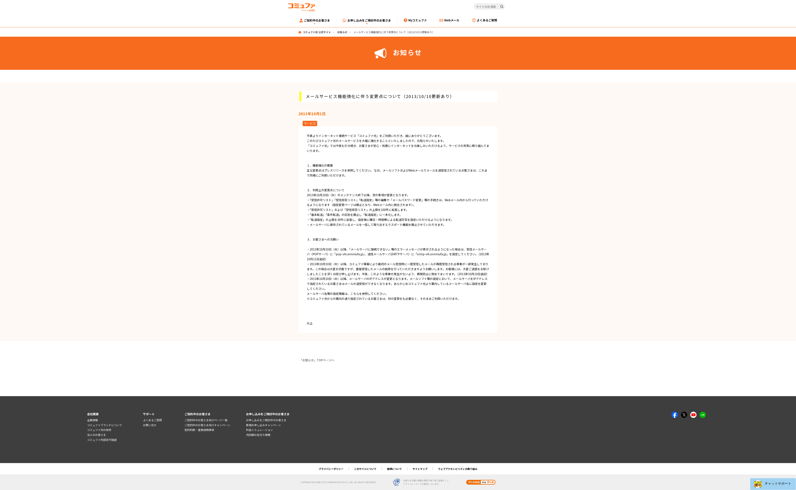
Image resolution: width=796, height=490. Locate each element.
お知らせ (342, 32)
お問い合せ (150, 425)
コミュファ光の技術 (99, 430)
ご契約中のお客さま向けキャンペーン (207, 425)
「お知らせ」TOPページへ (316, 360)
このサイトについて (365, 469)
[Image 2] (684, 414)
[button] (773, 484)
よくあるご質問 (152, 420)
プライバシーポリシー (331, 469)
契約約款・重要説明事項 (199, 430)
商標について (394, 469)
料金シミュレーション (259, 430)
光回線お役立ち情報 (258, 435)
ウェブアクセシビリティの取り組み (457, 469)
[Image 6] (703, 414)
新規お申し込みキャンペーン (263, 425)
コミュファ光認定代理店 (102, 440)
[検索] (502, 7)
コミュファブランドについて (104, 425)
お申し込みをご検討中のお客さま (266, 420)
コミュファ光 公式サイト (317, 32)
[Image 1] (675, 414)
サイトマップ (420, 469)
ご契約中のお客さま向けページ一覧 (206, 420)
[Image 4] (693, 414)
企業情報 (92, 420)
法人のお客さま (96, 435)
